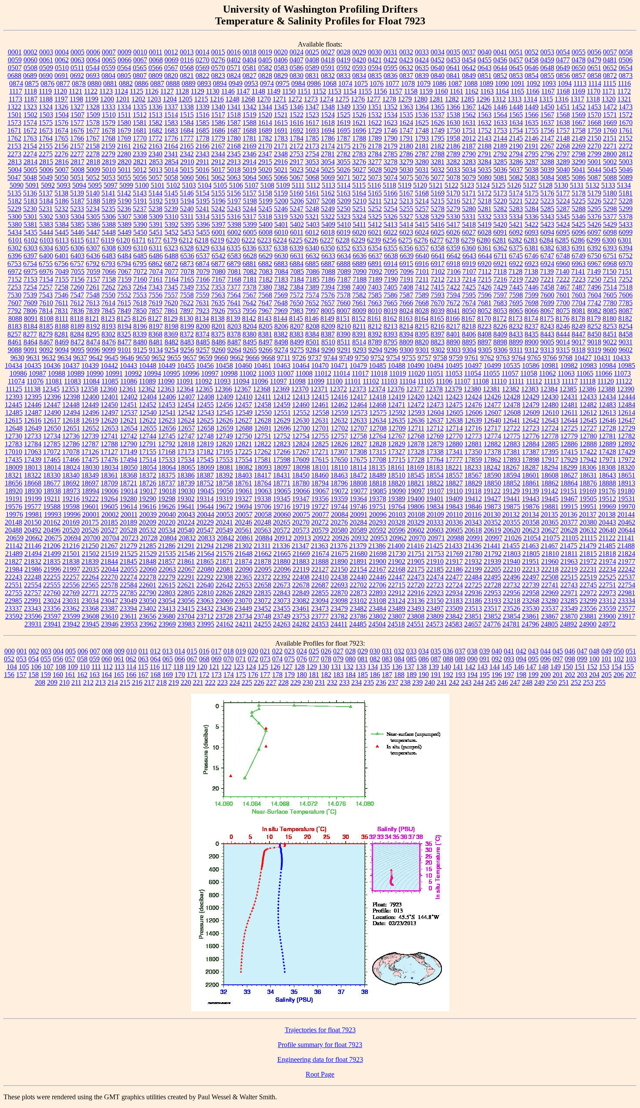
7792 (14, 310)
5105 (220, 185)
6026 (453, 232)
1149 (273, 91)
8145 (296, 318)
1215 (201, 99)
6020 (359, 232)
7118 (500, 271)
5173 (500, 193)
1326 (61, 107)
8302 (108, 334)
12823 (281, 444)
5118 (389, 185)
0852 (500, 75)
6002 (234, 232)
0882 (126, 83)
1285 (468, 99)
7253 (14, 287)
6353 (359, 248)
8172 (500, 318)
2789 (453, 154)
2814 (30, 161)
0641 (453, 67)
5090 (17, 185)
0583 (281, 67)
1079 (424, 83)
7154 (46, 279)
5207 (313, 201)
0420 (359, 60)
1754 (516, 130)
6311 (155, 248)
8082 (594, 310)
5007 (62, 169)
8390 (343, 334)
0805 (124, 75)
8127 (155, 318)
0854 (532, 75)
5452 (172, 232)
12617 (52, 420)
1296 (483, 99)
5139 (77, 193)
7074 (156, 271)
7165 (187, 279)
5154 (202, 193)
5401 (281, 224)
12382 (510, 389)
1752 (485, 130)
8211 (359, 326)
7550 (108, 295)
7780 (610, 302)
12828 (377, 444)
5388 (109, 224)
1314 (530, 99)
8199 (187, 326)
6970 (626, 263)
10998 (229, 373)
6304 (46, 248)
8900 (532, 342)
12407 (186, 397)
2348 (281, 154)
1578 (93, 122)
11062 (547, 373)
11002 (247, 373)
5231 (46, 208)
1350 (359, 107)
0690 (46, 75)
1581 (140, 122)
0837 (406, 75)
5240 (187, 208)
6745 (516, 255)
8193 (109, 326)
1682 (155, 130)
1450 (547, 107)
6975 (30, 271)
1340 (218, 107)
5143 (140, 193)
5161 (312, 193)
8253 (610, 326)
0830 (296, 75)
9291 (344, 350)
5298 (610, 208)
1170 (593, 91)
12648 (14, 428)
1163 (487, 91)
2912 (218, 161)
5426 (594, 224)
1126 (151, 91)
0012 (171, 52)
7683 (500, 302)
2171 (281, 146)
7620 (171, 302)
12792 (166, 444)
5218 (485, 201)
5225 (579, 201)
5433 (626, 224)
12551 (282, 412)
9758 (440, 357)
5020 (265, 169)
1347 (312, 107)
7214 (469, 279)
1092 (533, 83)
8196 (140, 326)
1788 (359, 138)
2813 (15, 161)
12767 (396, 436)
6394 (626, 248)
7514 (610, 287)
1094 (565, 83)
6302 (15, 248)
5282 (500, 208)
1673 (46, 130)
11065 (584, 373)
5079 (469, 177)
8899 (516, 342)
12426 (492, 397)
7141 (578, 271)
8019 (390, 310)
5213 (406, 201)
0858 (594, 75)
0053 (547, 52)
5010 (109, 169)
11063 (566, 373)
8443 (547, 334)
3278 (390, 161)
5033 (453, 169)
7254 (30, 287)
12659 (224, 428)
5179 (594, 193)
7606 (626, 295)
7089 (344, 271)
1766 (77, 138)
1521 (281, 114)
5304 (77, 216)
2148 (563, 138)
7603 (579, 295)
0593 (359, 67)
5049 (46, 177)
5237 (140, 208)
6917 (438, 263)
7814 (46, 310)
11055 (491, 373)
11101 (352, 381)
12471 (396, 404)
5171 (469, 193)
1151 (304, 91)
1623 (390, 122)
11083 (72, 381)
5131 (577, 185)
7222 (563, 279)
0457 (516, 60)
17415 (569, 451)
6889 (359, 263)
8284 (77, 334)
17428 (607, 451)
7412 (422, 287)
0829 (281, 75)
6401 (62, 255)
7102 (438, 271)
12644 (569, 420)
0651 (594, 67)
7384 (296, 287)
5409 (328, 224)
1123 (106, 91)
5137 (46, 193)
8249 (579, 326)
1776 (171, 138)
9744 (330, 357)
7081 (234, 271)
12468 (377, 404)
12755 (320, 436)
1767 (93, 138)
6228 (343, 240)
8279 (46, 334)
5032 (438, 169)
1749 (438, 130)
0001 (15, 52)
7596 (485, 295)
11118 (587, 381)
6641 (438, 255)
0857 (579, 75)
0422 (390, 60)
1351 (375, 107)
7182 (266, 279)
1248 (232, 99)
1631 (469, 122)
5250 (343, 208)
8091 (31, 318)
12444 (626, 397)
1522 (296, 114)
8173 (515, 318)
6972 (15, 271)
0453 (453, 60)
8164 (421, 318)
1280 (421, 99)
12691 (263, 428)
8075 (563, 310)
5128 (545, 185)
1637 (547, 122)
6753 (14, 263)
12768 (415, 436)
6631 (297, 255)
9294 (375, 350)
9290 (328, 350)
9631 (33, 357)
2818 (93, 161)
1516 (202, 114)
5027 (359, 169)
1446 (500, 107)
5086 (579, 177)
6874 (202, 263)
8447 (579, 334)
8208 (313, 326)
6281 (499, 240)
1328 (93, 107)
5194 (187, 201)
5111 (298, 185)
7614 (108, 302)
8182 (625, 318)
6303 (30, 248)
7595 (469, 295)
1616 (296, 122)
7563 (218, 295)
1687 (234, 130)
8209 (328, 326)
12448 (71, 404)
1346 (296, 107)
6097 (594, 232)
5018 (234, 169)
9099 (109, 350)
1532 (375, 114)
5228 (626, 201)
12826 (339, 444)
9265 (250, 350)
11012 (322, 373)
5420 (500, 224)
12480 (550, 404)
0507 (15, 67)
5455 (203, 232)
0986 (314, 83)
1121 (75, 91)
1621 (359, 122)
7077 (172, 271)
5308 (140, 216)
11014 (341, 373)
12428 (511, 397)
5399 (250, 224)
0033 (422, 52)
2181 (422, 146)
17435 (13, 459)
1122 (91, 91)
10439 (90, 365)
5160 (296, 193)
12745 (166, 436)
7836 (77, 310)
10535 (511, 365)
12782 (626, 436)
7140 (562, 271)
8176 (562, 318)
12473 (435, 404)
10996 (190, 373)
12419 (396, 397)
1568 (563, 114)
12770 (454, 436)
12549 (244, 412)
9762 (487, 357)
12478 (511, 404)
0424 (422, 60)
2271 (610, 146)
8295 (93, 334)
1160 (441, 91)
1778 (202, 138)
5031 (422, 169)
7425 (469, 287)
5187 (77, 201)
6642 (454, 255)
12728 (607, 428)
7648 (281, 302)
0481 (610, 60)
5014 (171, 169)
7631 (202, 302)
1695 (343, 130)
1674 (61, 130)
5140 (93, 193)
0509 (46, 67)
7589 (422, 295)
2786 (406, 154)
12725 (569, 428)
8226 (500, 326)
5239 (171, 208)
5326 (390, 216)
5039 (547, 169)
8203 (234, 326)
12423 (454, 397)
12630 (301, 420)
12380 (472, 389)
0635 (422, 67)
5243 (234, 208)
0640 (438, 67)
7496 (594, 287)
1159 (426, 91)
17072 (52, 451)
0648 (547, 67)
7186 (328, 279)
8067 (547, 310)
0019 (265, 52)
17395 (550, 451)
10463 (281, 365)
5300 (15, 216)
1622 (375, 122)
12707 (358, 428)
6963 (579, 263)
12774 (492, 436)
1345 (281, 107)
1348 (328, 107)
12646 (607, 420)
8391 (359, 334)
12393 (14, 397)
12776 (530, 436)
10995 (171, 373)
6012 (312, 232)
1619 (343, 122)
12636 (415, 420)
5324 (359, 216)
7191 (407, 279)
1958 (453, 138)
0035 (453, 52)
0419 (343, 60)
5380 (15, 224)
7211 (422, 279)
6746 (532, 255)
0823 (218, 75)
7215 (485, 279)
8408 (485, 334)
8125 (124, 318)
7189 (375, 279)
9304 (469, 350)
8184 (30, 326)
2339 (140, 154)
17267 (301, 451)
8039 (438, 310)
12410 (244, 397)
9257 (203, 350)
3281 (438, 161)
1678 (108, 130)
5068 (312, 177)
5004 (15, 169)
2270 (594, 146)
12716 (473, 428)
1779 (218, 138)
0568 (187, 67)
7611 (61, 302)
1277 (374, 99)
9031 (626, 342)
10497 (473, 365)
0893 (204, 83)
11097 (278, 381)
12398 (71, 397)
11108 (480, 381)
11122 (624, 381)
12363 (166, 389)
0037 (469, 52)
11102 (371, 381)
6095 (563, 232)
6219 (217, 240)
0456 (500, 60)
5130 (561, 185)
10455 (186, 365)
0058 (626, 52)
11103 (389, 381)
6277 (437, 240)
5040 (563, 169)
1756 (547, 130)
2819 (109, 161)
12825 (320, 444)
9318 (579, 350)
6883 (281, 263)
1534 (390, 114)
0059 (15, 60)
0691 (61, 75)
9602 (626, 350)
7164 (172, 279)
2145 (516, 138)
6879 (234, 263)
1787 (343, 138)
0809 (155, 75)
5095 (95, 185)
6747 (547, 255)
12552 (301, 412)
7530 (14, 295)
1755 (532, 130)
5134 (624, 185)
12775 (511, 436)
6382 (547, 248)
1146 (228, 91)
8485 (203, 342)
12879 (435, 444)
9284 (313, 350)
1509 (93, 114)
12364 (185, 389)
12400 (90, 397)
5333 (500, 216)
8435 (532, 334)
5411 (359, 224)
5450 (140, 232)
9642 (96, 357)
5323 (343, 216)
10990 (95, 373)
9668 (268, 357)
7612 (77, 302)
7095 (391, 271)
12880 (454, 444)
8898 (500, 342)
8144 (280, 318)
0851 (485, 75)
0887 (157, 83)
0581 (249, 67)
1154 (350, 91)
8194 (124, 326)
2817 (77, 161)
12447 (52, 404)
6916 (422, 263)
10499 (492, 365)
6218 (202, 240)
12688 (244, 428)
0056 (594, 52)
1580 (124, 122)
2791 (485, 154)
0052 (532, 52)
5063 (234, 177)
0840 (438, 75)
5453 (187, 232)
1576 (61, 122)
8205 (266, 326)
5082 (516, 177)
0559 (108, 67)
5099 (126, 185)
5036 (500, 169)
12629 (281, 420)
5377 (610, 216)
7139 (547, 271)
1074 (345, 83)
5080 (485, 177)
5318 (265, 216)
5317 (249, 216)
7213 (453, 279)
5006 (46, 169)
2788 (438, 154)
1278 (389, 99)
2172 (296, 146)
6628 (250, 255)
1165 (517, 91)
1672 (30, 130)
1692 (296, 130)
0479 (594, 60)
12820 (224, 444)
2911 (202, 161)
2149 (579, 138)
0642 (469, 67)
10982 (569, 365)
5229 (14, 208)
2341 (171, 154)
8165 (437, 318)
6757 (77, 263)
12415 (320, 397)
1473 (626, 107)
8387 (328, 334)
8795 (390, 342)
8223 (485, 326)
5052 (93, 177)
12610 (550, 412)
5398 (234, 224)
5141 (108, 193)
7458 (547, 287)
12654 (129, 428)
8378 (234, 334)
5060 (187, 177)
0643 (485, 67)
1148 (258, 91)
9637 (80, 357)
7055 (77, 271)
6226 (311, 240)
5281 (485, 208)
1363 (406, 107)
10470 (320, 365)
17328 (415, 451)
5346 (579, 216)
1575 (46, 122)
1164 (502, 91)
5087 (594, 177)
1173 (15, 99)
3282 (453, 161)
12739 (90, 436)
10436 (52, 365)
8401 (453, 334)
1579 (108, 122)
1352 (390, 107)
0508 (30, 67)
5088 (610, 177)
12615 (13, 420)
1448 (516, 107)
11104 (407, 381)
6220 (233, 240)
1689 (265, 130)
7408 (406, 287)
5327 (406, 216)
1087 (455, 83)
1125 (136, 91)
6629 (266, 255)
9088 (15, 350)
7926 (218, 310)
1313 (515, 99)
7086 (313, 271)
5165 (375, 193)
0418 (328, 60)
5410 (344, 224)
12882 (492, 444)
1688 (249, 130)
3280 (422, 161)
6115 (77, 240)
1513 (155, 114)
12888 (588, 444)
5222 (532, 201)
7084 (281, 271)
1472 (610, 107)
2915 (265, 161)
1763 (30, 138)
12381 (491, 389)
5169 (438, 193)
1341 (234, 107)
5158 (265, 193)
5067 (296, 177)
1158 (411, 91)
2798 (579, 154)
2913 (234, 161)
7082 (250, 271)
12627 (243, 420)
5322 (328, 216)
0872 (610, 75)
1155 (365, 91)
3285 (500, 161)
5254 (390, 208)
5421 (516, 224)
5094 (79, 185)
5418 (469, 224)
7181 (250, 279)
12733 (32, 436)
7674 (469, 302)
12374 (376, 389)
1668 (594, 122)
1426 (485, 107)
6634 (344, 255)
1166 (532, 91)
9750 (362, 357)
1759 (594, 130)
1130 (212, 91)
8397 (438, 334)
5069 (328, 177)
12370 (300, 389)
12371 (319, 389)
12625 (205, 420)
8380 (249, 334)
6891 (375, 263)
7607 (15, 302)
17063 (32, 451)
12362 (146, 389)
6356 (406, 248)
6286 (578, 240)
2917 (296, 161)
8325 (124, 334)
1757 (563, 130)
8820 (422, 342)
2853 (156, 161)
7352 (202, 287)
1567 (547, 114)
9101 (124, 350)
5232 (61, 208)
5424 (563, 224)
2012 (469, 138)
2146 (532, 138)
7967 (265, 310)
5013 (155, 169)
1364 (422, 107)
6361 (485, 248)
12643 (550, 420)
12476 (473, 404)
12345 (51, 389)
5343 (547, 216)
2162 (140, 146)
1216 (217, 99)
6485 (140, 255)
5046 (626, 169)
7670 (438, 302)
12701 (320, 428)
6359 (453, 248)
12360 (108, 389)
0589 (312, 67)
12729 (626, 428)
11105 (426, 381)
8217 (453, 326)
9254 (172, 350)
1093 (549, 83)
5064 (249, 177)
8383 (296, 334)
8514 (359, 342)
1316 (562, 99)
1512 (140, 114)
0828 (265, 75)
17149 (128, 451)
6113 (62, 240)
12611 (569, 412)
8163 (406, 318)
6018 (328, 232)
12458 (262, 404)
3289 (563, 161)
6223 (264, 240)
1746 (390, 130)
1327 (77, 107)
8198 (172, 326)
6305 (62, 248)
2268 (563, 146)
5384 (62, 224)
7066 (109, 271)
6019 (343, 232)
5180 (610, 193)
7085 (297, 271)
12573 (358, 412)
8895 (469, 342)
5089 (626, 177)
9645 (111, 357)
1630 (453, 122)
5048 (30, 177)
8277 (30, 334)
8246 (563, 326)
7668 (422, 302)
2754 (312, 154)
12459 (281, 404)
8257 (14, 334)
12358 (89, 389)
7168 (234, 279)
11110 (499, 381)
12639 (473, 420)
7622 (187, 302)
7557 (171, 295)
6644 (485, 255)
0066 (124, 60)
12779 (569, 436)
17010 (13, 451)
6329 (202, 248)
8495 (250, 342)
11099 (315, 381)
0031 (390, 52)
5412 (375, 224)
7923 (202, 310)
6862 (155, 263)
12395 (33, 397)
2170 (265, 146)
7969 (281, 310)
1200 (107, 99)
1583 (171, 122)
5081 (500, 177)
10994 (152, 373)
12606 (473, 412)
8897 (485, 342)
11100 (334, 381)
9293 (360, 350)
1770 (140, 138)
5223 (547, 201)
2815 (46, 161)
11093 (222, 381)
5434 (15, 232)
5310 (172, 216)
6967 (594, 263)
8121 (92, 318)
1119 (45, 91)
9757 (424, 357)
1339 (202, 107)
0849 (469, 75)
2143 (485, 138)
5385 (77, 224)
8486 (219, 342)
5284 (532, 208)
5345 (563, 216)
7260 (77, 287)
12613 (607, 412)
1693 (312, 130)
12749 (224, 436)
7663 (375, 302)
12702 (339, 428)
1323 (30, 107)
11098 (297, 381)
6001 (219, 232)
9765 (534, 357)
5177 (563, 193)
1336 (155, 107)
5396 (203, 224)
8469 (62, 342)
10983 (588, 365)
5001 (594, 161)
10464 (301, 365)
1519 (249, 114)
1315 (546, 99)
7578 (343, 295)
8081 (579, 310)
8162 (390, 318)
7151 (625, 271)
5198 (250, 201)
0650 (579, 67)
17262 (262, 451)
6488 (172, 255)
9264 (234, 350)
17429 (626, 451)
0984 (298, 83)
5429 (610, 224)
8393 (390, 334)
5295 (594, 208)
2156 (61, 146)
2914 (249, 161)
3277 (375, 161)
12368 (261, 389)
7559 (202, 295)
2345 (234, 154)
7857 (155, 310)
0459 (547, 60)
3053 (312, 161)
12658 (205, 428)
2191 (532, 146)
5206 (297, 201)
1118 (30, 91)
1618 (328, 122)
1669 (610, 122)
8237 (532, 326)
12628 (262, 420)
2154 (30, 146)
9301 (422, 350)
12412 (281, 397)
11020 (416, 373)
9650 (143, 357)
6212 (186, 240)
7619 (155, 302)
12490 (52, 412)
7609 (30, 302)
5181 (626, 193)
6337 (265, 248)
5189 (109, 201)
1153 (334, 91)
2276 (61, 154)
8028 (422, 310)
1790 (390, 138)
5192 (156, 201)
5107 (252, 185)
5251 (359, 208)
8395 (422, 334)
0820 (171, 75)
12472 (415, 404)
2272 (626, 146)
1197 (61, 99)
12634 (377, 420)
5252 (375, 208)
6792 (93, 263)
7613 (93, 302)
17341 (454, 451)
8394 (406, 334)
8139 (233, 318)
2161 (124, 146)
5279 (453, 208)
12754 (301, 436)
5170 (453, 193)
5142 (124, 193)
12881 (473, 444)
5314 (202, 216)
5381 (30, 224)
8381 (265, 334)
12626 (224, 420)
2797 (563, 154)
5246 (281, 208)
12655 (148, 428)
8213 (390, 326)
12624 (186, 420)
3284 (485, 161)
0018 (249, 52)
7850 (140, 310)
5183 (30, 201)
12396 (52, 397)
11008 (304, 373)
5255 (406, 208)
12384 (549, 389)
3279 (406, 161)
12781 (607, 436)
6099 (626, 232)
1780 (234, 138)
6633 (328, 255)
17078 (71, 451)
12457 (243, 404)
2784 (375, 154)
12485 (14, 412)
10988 (56, 373)
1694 (328, 130)
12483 (607, 404)
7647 (265, 302)
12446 (32, 404)
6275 (405, 240)
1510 (109, 114)
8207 (297, 326)
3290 (579, 161)
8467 (46, 342)
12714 (454, 428)
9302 (438, 350)
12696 (282, 428)
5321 (312, 216)
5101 (158, 185)
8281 (61, 334)
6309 (124, 248)
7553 (140, 295)
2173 (312, 146)
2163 (155, 146)
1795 (438, 138)
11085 (109, 381)
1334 (124, 107)
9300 (407, 350)
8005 (328, 310)
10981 (550, 365)
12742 (128, 436)
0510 (62, 67)
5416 (438, 224)
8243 (547, 326)
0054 (563, 52)
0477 (563, 60)
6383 (563, 248)
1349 (343, 107)
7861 (171, 310)
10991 (114, 373)
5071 (343, 177)
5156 (234, 193)
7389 (312, 287)
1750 (453, 130)
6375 (516, 248)
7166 (203, 279)
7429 (500, 287)
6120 (123, 240)
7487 (579, 287)
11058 (528, 373)
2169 (249, 146)
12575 (378, 412)
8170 (484, 318)
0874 (16, 83)
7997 (312, 310)
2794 (516, 154)
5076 (422, 177)
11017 (360, 373)
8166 (453, 318)
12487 (33, 412)
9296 (391, 350)
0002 (30, 52)
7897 (187, 310)
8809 (406, 342)
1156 (380, 91)
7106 (454, 271)
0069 (172, 60)
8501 (313, 342)
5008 (77, 169)
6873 (187, 263)
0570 (218, 67)
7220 (532, 279)
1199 (91, 99)
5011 (124, 169)
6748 (563, 255)
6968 (610, 263)
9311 (516, 350)
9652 (158, 357)
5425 (579, 224)
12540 (148, 412)
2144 (500, 138)
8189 (77, 326)
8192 (93, 326)
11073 (622, 373)
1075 (361, 83)
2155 (46, 146)
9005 (547, 342)
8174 (531, 318)
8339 (140, 334)
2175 (343, 146)
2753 (296, 154)
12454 (186, 404)
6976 (46, 271)
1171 (609, 91)
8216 (438, 326)
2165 (187, 146)
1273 (311, 99)
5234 (93, 208)
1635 (532, 122)
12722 (511, 428)
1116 (624, 83)
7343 (155, 287)
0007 (109, 52)
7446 (532, 287)
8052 (485, 310)
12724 (550, 428)
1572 (626, 114)
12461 (320, 404)
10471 (339, 365)
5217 (469, 201)
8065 (516, 310)
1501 (15, 114)
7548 (93, 295)
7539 (30, 295)
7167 (219, 279)
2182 (438, 146)
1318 (593, 99)
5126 (514, 185)
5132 (593, 185)
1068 (330, 83)
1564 (500, 114)
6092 (516, 232)
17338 (435, 451)
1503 (46, 114)
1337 (171, 107)
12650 (52, 428)
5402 (297, 224)
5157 (249, 193)
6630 (281, 255)
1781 (249, 138)
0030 (375, 52)
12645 (588, 420)
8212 (375, 326)
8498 (281, 342)
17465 (52, 459)
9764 (518, 357)
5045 (610, 169)
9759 (456, 357)
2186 (453, 146)
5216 (453, 201)
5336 (532, 216)
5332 (485, 216)
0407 (296, 60)
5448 (109, 232)
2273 (14, 154)
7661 (359, 302)
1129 (197, 91)
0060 (30, 60)
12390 (625, 389)
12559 (339, 412)
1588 (249, 122)
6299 (593, 240)
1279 (405, 99)
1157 (395, 91)
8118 (77, 318)
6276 (421, 240)
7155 (62, 279)
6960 (563, 263)
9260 (219, 350)
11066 (603, 373)
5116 (374, 185)
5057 (155, 177)
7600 (547, 295)
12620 (109, 420)
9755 (409, 357)
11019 (397, 373)
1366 (453, 107)
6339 (296, 248)
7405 (390, 287)
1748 (422, 130)
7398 (343, 287)
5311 (187, 216)
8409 (500, 334)
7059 (93, 271)
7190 (391, 279)
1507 (77, 114)
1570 (594, 114)
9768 (566, 357)
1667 (579, 122)
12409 (224, 397)
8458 (626, 334)
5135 (14, 193)
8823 (438, 342)
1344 (265, 107)
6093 (532, 232)
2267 (547, 146)
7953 (234, 310)
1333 (108, 107)
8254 (626, 326)
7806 (30, 310)
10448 (147, 365)
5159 (281, 193)
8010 (375, 310)
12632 (339, 420)
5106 (236, 185)
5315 (218, 216)
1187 (30, 99)
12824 (301, 444)
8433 (516, 334)
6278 (452, 240)
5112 (313, 185)
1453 (594, 107)
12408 (205, 397)
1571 (610, 114)
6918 (453, 263)
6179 (170, 240)
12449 (90, 404)
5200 (281, 201)
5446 (77, 232)
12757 (339, 436)
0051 (516, 52)
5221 (516, 201)
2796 (547, 154)
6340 (312, 248)
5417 (453, 224)
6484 (124, 255)
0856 (563, 75)
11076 (35, 381)
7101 (422, 271)
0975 (283, 83)
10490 (415, 365)
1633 (500, 122)
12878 (415, 444)
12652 (90, 428)
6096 (579, 232)
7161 (156, 279)
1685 (202, 130)
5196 (219, 201)
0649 (563, 67)
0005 (77, 52)
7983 (296, 310)
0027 (328, 52)
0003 (46, 52)
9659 (205, 357)
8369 (171, 334)
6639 (407, 255)
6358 (438, 248)
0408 (312, 60)
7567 (249, 295)
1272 (295, 99)
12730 (13, 436)
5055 (124, 177)
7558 (187, 295)
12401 (109, 397)
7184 (297, 279)
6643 (469, 255)
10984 (607, 365)
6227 (327, 240)
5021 (281, 169)
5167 (406, 193)
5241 (202, 208)
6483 (109, 255)
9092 (46, 350)
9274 (281, 350)
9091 (30, 350)
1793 (422, 138)
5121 (436, 185)
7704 (579, 302)
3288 (547, 161)
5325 (375, 216)
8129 (171, 318)
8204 (250, 326)
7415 (438, 287)
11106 (444, 381)
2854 (172, 161)
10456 (205, 365)
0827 (249, 75)
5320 (296, 216)
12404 (148, 397)
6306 (77, 248)
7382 (281, 287)
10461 (262, 365)
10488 (396, 365)
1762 (14, 138)
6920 (485, 263)
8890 (453, 342)
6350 (328, 248)
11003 (266, 373)
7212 (438, 279)
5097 (111, 185)
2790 (469, 154)
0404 (249, 60)
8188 (62, 326)
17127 (109, 451)
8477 (124, 342)
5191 (140, 201)
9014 (563, 342)
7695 (516, 302)
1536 (422, 114)
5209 (344, 201)
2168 (234, 146)
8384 (312, 334)
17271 (320, 451)
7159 (124, 279)
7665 (390, 302)
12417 (358, 397)
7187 (344, 279)
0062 (62, 60)
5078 (453, 177)
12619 (90, 420)
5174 (516, 193)
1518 (234, 114)
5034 (469, 169)
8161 (374, 318)
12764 (377, 436)
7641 (234, 302)
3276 (359, 161)
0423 (406, 60)
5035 (485, 169)
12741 (109, 436)
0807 (140, 75)
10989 (75, 373)
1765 (61, 138)
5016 (202, 169)
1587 (234, 122)
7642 (249, 302)
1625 (422, 122)
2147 (547, 138)
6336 (249, 248)
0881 (110, 83)
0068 (156, 60)
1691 (281, 130)
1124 (121, 91)
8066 (532, 310)
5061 (202, 177)
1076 (377, 83)
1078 (408, 83)
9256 (187, 350)
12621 (128, 420)
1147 (243, 91)
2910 (187, 161)
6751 (610, 255)
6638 (391, 255)
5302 (46, 216)
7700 (563, 302)
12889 (607, 444)
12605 (454, 412)
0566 (155, 67)
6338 (281, 248)
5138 (61, 193)
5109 (283, 185)
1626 (438, 122)
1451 (563, 107)
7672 (453, 302)
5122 (451, 185)
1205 (185, 99)
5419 (485, 224)
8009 (359, 310)
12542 (186, 412)
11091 (184, 381)
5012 (140, 169)
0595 (390, 67)
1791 (406, 138)
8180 (609, 318)
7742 (594, 302)
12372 (338, 389)
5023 (296, 169)
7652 (312, 302)
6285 (562, 240)
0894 (220, 83)
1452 (579, 107)
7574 (312, 295)
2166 (202, 146)
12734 (52, 436)
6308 (109, 248)
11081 (53, 381)
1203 (154, 99)
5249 (328, 208)
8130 (186, 318)
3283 (469, 161)
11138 (32, 389)
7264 (140, 287)
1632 (485, 122)
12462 (339, 404)
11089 (147, 381)
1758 (579, 130)
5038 (532, 169)
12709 (397, 428)
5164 (359, 193)
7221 (547, 279)
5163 (343, 193)
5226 (594, 201)
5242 (218, 208)
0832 (328, 75)
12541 (167, 412)
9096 (93, 350)
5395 (187, 224)
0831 (312, 75)
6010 (281, 232)
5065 (265, 177)
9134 (156, 350)
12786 (71, 444)
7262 (108, 287)
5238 (155, 208)
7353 (218, 287)
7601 (563, 295)
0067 (140, 60)
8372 (187, 334)
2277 (77, 154)
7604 (594, 295)
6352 (343, 248)
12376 (395, 389)
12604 (435, 412)
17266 (281, 451)
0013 (187, 52)
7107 (469, 271)
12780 (588, 436)
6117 (92, 240)
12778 (550, 436)
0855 (547, 75)
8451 (610, 334)
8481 (156, 342)
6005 (250, 232)
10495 (454, 365)
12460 (301, 404)
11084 (91, 381)
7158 (109, 279)
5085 (563, 177)
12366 (223, 389)
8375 (218, 334)
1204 (170, 99)
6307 (93, 248)
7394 (328, 287)
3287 (532, 161)
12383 (530, 389)
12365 (204, 389)
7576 (328, 295)
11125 (14, 389)
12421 (435, 397)
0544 (93, 67)
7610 (46, 302)
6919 (469, 263)
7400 (359, 287)
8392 (375, 334)
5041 (579, 169)
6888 (343, 263)
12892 (626, 444)
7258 (61, 287)
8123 (108, 318)
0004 (62, 52)
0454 (469, 60)
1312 (499, 99)
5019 (249, 169)
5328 (422, 216)
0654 (626, 67)
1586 (218, 122)
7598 (516, 295)
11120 (605, 381)
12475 (454, 404)
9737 (315, 357)
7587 (406, 295)
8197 (156, 326)
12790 (128, 444)
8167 (468, 318)
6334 (218, 248)
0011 (155, 52)
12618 (71, 420)
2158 (93, 146)
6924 (547, 263)
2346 (249, 154)
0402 (234, 60)
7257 (46, 287)
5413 (390, 224)
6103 (47, 240)
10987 (37, 373)
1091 (518, 83)
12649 (33, 428)
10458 (224, 365)
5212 (390, 201)
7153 (30, 279)
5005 (30, 169)
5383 (46, 224)
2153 (14, 146)
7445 (516, 287)
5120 (420, 185)
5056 (140, 177)
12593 (416, 412)
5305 (93, 216)
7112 (485, 271)
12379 (453, 389)
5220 (500, 201)
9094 (62, 350)
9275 (297, 350)
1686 (218, 130)
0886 (141, 83)
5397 (219, 224)
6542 (219, 255)
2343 (202, 154)
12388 (606, 389)
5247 (296, 208)
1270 (264, 99)
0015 (218, 52)
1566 (532, 114)
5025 (328, 169)
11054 (472, 373)
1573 (14, 122)
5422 (532, 224)
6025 (438, 232)
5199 (266, 201)
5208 (328, 201)
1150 (289, 91)
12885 (550, 444)
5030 (406, 169)
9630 (17, 357)
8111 (61, 318)
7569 (281, 295)
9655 (174, 357)
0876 (47, 83)
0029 (359, 52)
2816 (62, 161)
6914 (390, 263)
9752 (377, 357)
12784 (32, 444)
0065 (109, 60)
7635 (218, 302)
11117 (570, 381)
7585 (375, 295)
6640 (422, 255)
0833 (343, 75)
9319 (594, 350)
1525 (343, 114)
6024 (422, 232)
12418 (377, 397)
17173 (186, 451)
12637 (435, 420)
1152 (319, 91)
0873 (626, 75)
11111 (516, 381)
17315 (377, 451)
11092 (203, 381)
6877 (218, 263)
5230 (30, 208)
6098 (610, 232)
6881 (249, 263)
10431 (602, 357)
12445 (13, 404)
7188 (360, 279)
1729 (375, 130)
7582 (359, 295)
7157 (93, 279)
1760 (610, 130)
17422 (588, 451)
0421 (375, 60)
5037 (516, 169)
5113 (328, 185)
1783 (281, 138)
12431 (569, 397)
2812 (626, 154)
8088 (15, 318)
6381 (532, 248)
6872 (171, 263)
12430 (550, 397)
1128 (182, 91)
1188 (46, 99)
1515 (187, 114)
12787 (90, 444)
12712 (435, 428)
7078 (187, 271)
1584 (187, 122)
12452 (147, 404)
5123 (467, 185)
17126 (90, 451)
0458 (532, 60)
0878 (79, 83)
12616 (32, 420)
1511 (124, 114)
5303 (62, 216)
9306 (501, 350)
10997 (210, 373)
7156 (77, 279)
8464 (30, 342)
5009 (93, 169)
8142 (249, 318)
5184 (46, 201)
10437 (71, 365)
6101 (15, 240)
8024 (406, 310)
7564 (234, 295)
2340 (155, 154)
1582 (155, 122)
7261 (93, 287)
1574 (30, 122)
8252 (594, 326)
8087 (626, 310)
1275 (342, 99)
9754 (393, 357)
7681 (485, 302)
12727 (588, 428)
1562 (469, 114)
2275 (46, 154)
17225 (243, 451)
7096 (407, 271)
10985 (626, 365)
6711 (500, 255)
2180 (406, 146)
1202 (138, 99)
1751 (469, 130)
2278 (93, 154)
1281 (436, 99)
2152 (626, 138)
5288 (579, 208)
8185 (46, 326)
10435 (32, 365)
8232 (516, 326)
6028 (485, 232)
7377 (234, 287)
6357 (422, 248)
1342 (249, 107)
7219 (516, 279)
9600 (610, 350)
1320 (609, 99)
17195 (224, 451)
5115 (359, 185)
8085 (610, 310)
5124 (483, 185)
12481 (569, 404)
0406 (281, 60)
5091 (32, 185)
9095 (77, 350)
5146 (187, 193)
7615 (124, 302)
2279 (108, 154)
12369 (281, 389)
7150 (609, 271)
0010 (140, 52)
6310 (140, 248)
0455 (485, 60)
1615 (281, 122)
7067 (124, 271)
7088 (328, 271)
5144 (155, 193)
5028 (375, 169)
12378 (434, 389)
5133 (608, 185)
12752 (281, 436)
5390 (140, 224)
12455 (205, 404)
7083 (266, 271)
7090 (360, 271)
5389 (124, 224)
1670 (626, 122)
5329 (438, 216)
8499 (297, 342)
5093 (64, 185)
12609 (531, 412)
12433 (588, 397)
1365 (438, 107)
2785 (390, 154)
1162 (471, 91)
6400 (46, 255)
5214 (422, 201)
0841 (453, 75)
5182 (15, 201)
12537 (129, 412)
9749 (346, 357)
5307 (124, 216)
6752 (626, 255)
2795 (532, 154)
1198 (76, 99)
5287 (563, 208)
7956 (249, 310)
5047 (14, 177)
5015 (187, 169)
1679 (124, 130)
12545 (224, 412)
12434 (607, 397)
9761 (471, 357)
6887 (328, 263)
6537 (203, 255)
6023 (406, 232)
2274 (30, 154)
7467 (563, 287)
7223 (579, 279)
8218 (469, 326)
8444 (563, 334)
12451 (128, 404)
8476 (109, 342)
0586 (296, 67)
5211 (375, 201)
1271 (279, 99)
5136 (30, 193)
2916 (281, 161)
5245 (265, 208)
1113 (579, 83)
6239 (374, 240)
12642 (530, 420)
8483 (187, 342)
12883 (511, 444)
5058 (171, 177)
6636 (360, 255)
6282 (515, 240)
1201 (123, 99)
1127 (167, 91)
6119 (108, 240)
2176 (359, 146)
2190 (516, 146)
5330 (453, 216)
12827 (358, 444)
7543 (46, 295)
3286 (516, 161)
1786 (328, 138)
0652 (610, 67)
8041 (453, 310)
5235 (108, 208)
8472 (77, 342)
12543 (205, 412)
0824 (234, 75)
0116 (187, 60)
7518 (626, 287)
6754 (30, 263)
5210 (360, 201)
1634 (516, 122)
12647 (626, 420)
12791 (147, 444)
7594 (453, 295)
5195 (203, 201)
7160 (140, 279)
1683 (171, 130)
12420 (415, 397)
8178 (578, 318)
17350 (473, 451)
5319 (281, 216)
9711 (283, 357)
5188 (93, 201)
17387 (530, 451)
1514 (171, 114)
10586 (530, 365)
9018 (594, 342)
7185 (313, 279)
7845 (108, 310)
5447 (93, 232)
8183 (15, 326)
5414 (406, 224)
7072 (140, 271)
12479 (530, 404)
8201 (219, 326)
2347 (265, 154)
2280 (124, 154)
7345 (171, 287)
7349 (187, 287)
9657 (190, 357)
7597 (500, 295)
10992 (133, 373)
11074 (16, 381)
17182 (205, 451)
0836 (390, 75)
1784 (296, 138)
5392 (172, 224)
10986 (18, 373)
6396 (15, 255)
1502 (30, 114)
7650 (296, 302)
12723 (530, 428)
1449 (532, 107)
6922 (516, 263)
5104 (205, 185)
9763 (503, 357)
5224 (563, 201)
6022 (390, 232)
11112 (534, 381)
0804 (108, 75)
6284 (546, 240)
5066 (281, 177)
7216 (500, 279)
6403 (77, 255)
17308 (358, 451)
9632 (49, 357)
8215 (422, 326)
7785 (626, 302)
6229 (358, 240)
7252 (626, 279)
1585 (202, 122)
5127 (530, 185)
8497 (266, 342)
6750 (594, 255)
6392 (594, 248)
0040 (485, 52)
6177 (155, 240)
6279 (468, 240)
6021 (375, 232)
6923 (532, 263)
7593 (438, 295)
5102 (173, 185)
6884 (296, 263)
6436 (93, 255)
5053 (108, 177)
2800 (610, 154)
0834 (359, 75)
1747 (406, 130)
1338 (187, 107)
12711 (416, 428)
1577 (77, 122)
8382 (281, 334)
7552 (124, 295)
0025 (312, 52)
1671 (14, 130)
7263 (124, 287)
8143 (265, 318)
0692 (77, 75)
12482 (588, 404)
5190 (124, 201)
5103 (189, 185)
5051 (77, 177)
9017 (579, 342)
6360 (469, 248)
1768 (108, 138)
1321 (624, 99)
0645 (516, 67)
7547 (77, 295)
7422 (453, 287)
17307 (339, 451)
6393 (610, 248)
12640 (492, 420)
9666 (252, 357)
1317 (577, 99)
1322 (14, 107)
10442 (109, 365)
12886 (569, 444)
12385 (568, 389)
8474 (93, 342)
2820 (124, 161)
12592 (397, 412)
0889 (188, 83)
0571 (234, 67)
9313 (547, 350)
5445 (62, 232)
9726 (299, 357)
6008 (266, 232)
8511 (343, 342)
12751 (262, 436)
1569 (579, 114)
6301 (625, 240)
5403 (313, 224)
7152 (15, 279)
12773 (473, 436)
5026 (343, 169)
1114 (594, 83)
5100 (142, 185)
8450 (594, 334)
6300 (609, 240)
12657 (186, 428)
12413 (301, 397)
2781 (328, 154)
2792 (500, 154)
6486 (156, 255)
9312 (532, 350)
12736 (71, 436)
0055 (579, 52)
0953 (251, 83)
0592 (343, 67)
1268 (248, 99)
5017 (218, 169)
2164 (171, 146)
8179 (594, 318)
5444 (46, 232)
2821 (140, 161)
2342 (187, 154)
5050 (61, 177)
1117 (15, 91)
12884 (530, 444)
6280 (484, 240)
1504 (62, 114)
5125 (498, 185)
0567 (171, 67)
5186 (62, 201)
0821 (187, 75)
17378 (492, 451)
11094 (240, 381)
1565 (516, 114)
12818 (186, 444)
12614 (626, 412)
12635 (396, 420)
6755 (46, 263)
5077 (438, 177)
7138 (531, 271)
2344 (218, 154)
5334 (516, 216)
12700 (301, 428)
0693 (93, 75)
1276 (358, 99)
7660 (343, 302)
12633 (358, 420)
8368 (155, 334)
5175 (532, 193)
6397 (30, 255)
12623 (166, 420)
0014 (202, 52)
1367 (469, 107)
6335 (234, 248)
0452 (438, 60)
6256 (390, 240)
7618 (140, 302)
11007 (285, 373)
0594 (375, 67)
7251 (610, 279)
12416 (339, 397)
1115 (609, 83)
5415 (422, 224)
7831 (61, 310)
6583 (234, 255)
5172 (485, 193)
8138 (218, 318)
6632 (313, 255)
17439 (32, 459)
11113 (552, 381)
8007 (343, 310)
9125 (140, 350)
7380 (265, 287)
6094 (547, 232)
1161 (456, 91)
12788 (109, 444)
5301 (30, 216)
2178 (375, 146)
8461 (15, 342)
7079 (203, 271)
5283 (516, 208)
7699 (547, 302)
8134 (202, 318)
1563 (485, 114)
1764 (46, 138)
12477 (492, 404)
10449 (166, 365)
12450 (109, 404)
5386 (93, 224)
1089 (486, 83)
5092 (48, 185)
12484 (626, 404)
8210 (344, 326)
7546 (61, 295)
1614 (265, 122)
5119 (404, 185)
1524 (328, 114)
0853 (516, 75)
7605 (610, 295)
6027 (469, 232)
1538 (453, 114)
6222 (249, 240)
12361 (127, 389)
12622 (147, 420)
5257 (422, 208)
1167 (548, 91)
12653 (109, 428)
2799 (594, 154)
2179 (390, 146)
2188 (485, 146)
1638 (563, 122)
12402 (129, 397)
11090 (166, 381)
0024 (296, 52)
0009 (124, 52)
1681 (140, 130)
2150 (594, 138)
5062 (218, 177)
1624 (406, 122)
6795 (140, 263)
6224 (280, 240)
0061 (46, 60)
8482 (172, 342)
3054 (328, 161)
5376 (594, 216)
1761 (626, 130)
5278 (438, 208)
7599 (532, 295)
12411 (262, 397)
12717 (492, 428)
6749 (579, 255)
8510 (328, 342)
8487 (234, 342)
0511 (77, 67)
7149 (594, 271)
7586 (390, 295)
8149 (327, 318)
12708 (378, 428)
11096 (259, 381)
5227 (610, 201)
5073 (375, 177)
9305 (485, 350)
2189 (500, 146)
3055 (343, 161)
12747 (186, 436)
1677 (93, 130)
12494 (71, 412)
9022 (610, 342)
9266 (266, 350)
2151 (610, 138)
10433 (621, 357)
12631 (320, 420)
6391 (579, 248)
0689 (30, 75)
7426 (485, 287)
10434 (13, 365)
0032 (406, 52)
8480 (140, 342)
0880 (94, 83)
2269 (579, 146)
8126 (139, 318)
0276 (218, 60)
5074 (390, 177)
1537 (438, 114)
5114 (343, 185)
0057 (610, 52)
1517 (218, 114)
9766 (550, 357)
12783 (13, 444)
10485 (377, 365)
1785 (312, 138)
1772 (155, 138)
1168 (563, 91)
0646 (532, 67)
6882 (265, 263)
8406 (469, 334)
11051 (435, 373)
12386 (587, 389)
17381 (511, 451)
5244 (249, 208)
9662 (237, 357)
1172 (624, 91)
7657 (328, 302)
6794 (124, 263)
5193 (172, 201)
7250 (594, 279)
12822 (262, 444)
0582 (265, 67)
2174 (328, 146)
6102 (31, 240)
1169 (578, 91)
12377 (415, 389)
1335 (140, 107)
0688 (14, 75)
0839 (422, 75)
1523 (312, 114)
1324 (46, 107)
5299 (626, 208)
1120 (60, 91)
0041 (500, 52)
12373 (357, 389)
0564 (124, 67)
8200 (203, 326)
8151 (343, 318)
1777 (187, 138)
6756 (61, 263)
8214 (406, 326)
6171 (139, 240)
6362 (500, 248)
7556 (155, 295)
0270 (202, 60)
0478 (579, 60)
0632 (406, 67)
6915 (406, 263)
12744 (147, 436)
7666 (406, 302)
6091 (500, 232)
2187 (469, 146)
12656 (167, 428)
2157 (77, 146)
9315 (563, 350)
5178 (579, 193)
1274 (326, 99)
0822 (202, 75)
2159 (108, 146)
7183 (281, 279)
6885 (312, 263)
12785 (52, 444)
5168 (422, 193)
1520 (265, 114)
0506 (626, 60)
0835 (375, 75)
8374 (202, 334)
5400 (266, 224)
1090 (502, 83)
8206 (281, 326)
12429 (530, 397)
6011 (296, 232)
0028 (343, 52)
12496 (90, 412)
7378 (249, 287)
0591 (328, 67)
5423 (547, 224)
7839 (93, 310)
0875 (32, 83)
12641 (511, 420)
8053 (500, 310)
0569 (202, 67)
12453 (166, 404)
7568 (265, 295)
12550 (263, 412)
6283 (531, 240)
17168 (166, 451)
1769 (124, 138)
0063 (77, 60)
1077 (392, 83)
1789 (375, 138)
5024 (312, 169)
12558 (320, 412)
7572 (296, 295)
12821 (243, 444)
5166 (390, 193)
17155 (147, 451)
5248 (312, 208)
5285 (547, 208)
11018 (379, 373)
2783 (359, 154)
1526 (359, 114)
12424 (473, 397)
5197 (234, 201)
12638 (454, 420)
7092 (375, 271)
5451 (156, 232)
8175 (547, 318)
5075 (406, 177)
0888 (173, 83)
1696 (359, 130)
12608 (512, 412)
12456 (224, 404)
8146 (312, 318)
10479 (358, 365)
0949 (236, 83)
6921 (500, 263)
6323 (171, 248)
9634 (64, 357)
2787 (422, 154)
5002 (610, 161)
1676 (77, 130)
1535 (406, 114)
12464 (358, 404)
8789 (375, 342)
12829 (396, 444)
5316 (234, 216)
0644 (500, 67)
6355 (390, 248)
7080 (219, 271)
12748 (205, 436)
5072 (359, 177)
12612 (588, 412)
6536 (187, 255)
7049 (62, 271)
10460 (243, 365)
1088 (471, 83)
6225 (296, 240)
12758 (358, 436)
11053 (453, 373)
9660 (221, 357)
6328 (187, 248)
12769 (435, 436)
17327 (396, 451)
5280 (469, 208)
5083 (532, 177)
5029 (390, 169)
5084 (547, 177)
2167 (218, 146)
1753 (500, 130)
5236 (124, 208)
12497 (109, 412)
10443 (128, 365)
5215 (438, 201)
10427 (583, 357)
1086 (439, 83)
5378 (626, 216)
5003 (626, 161)
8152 (359, 318)
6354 (375, 248)
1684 (187, 130)
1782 (265, 138)
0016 (234, 52)
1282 (452, 99)
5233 (77, 208)
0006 (93, 52)
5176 (547, 193)
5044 (594, 169)
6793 (108, 263)
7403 (375, 287)
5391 (156, 224)
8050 (469, 310)
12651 (71, 428)
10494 (435, 365)
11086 (128, 381)
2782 (343, 154)
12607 (493, 412)
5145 (171, 193)
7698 (532, 302)
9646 (127, 357)
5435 (30, 232)
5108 (267, 185)
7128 (515, 271)
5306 (109, 216)
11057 (510, 373)
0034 (438, 52)
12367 (242, 389)
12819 (205, 444)
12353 (70, 389)
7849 (124, 310)
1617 (312, 122)
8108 (47, 318)
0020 (281, 52)
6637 (375, 255)
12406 (167, 397)
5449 (124, 232)
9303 (454, 350)
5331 (469, 216)
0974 (267, 83)
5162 (328, 193)
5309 (156, 216)
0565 (140, 67)
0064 (93, 60)
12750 (243, 436)
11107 (462, 381)
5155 (218, 193)
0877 (63, 83)
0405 (265, 60)
